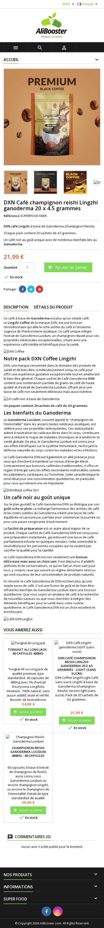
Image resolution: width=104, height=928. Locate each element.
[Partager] (22, 289)
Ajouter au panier (67, 267)
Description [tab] (16, 307)
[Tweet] (31, 289)
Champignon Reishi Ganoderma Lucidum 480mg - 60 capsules (28, 752)
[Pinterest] (39, 289)
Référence (12, 216)
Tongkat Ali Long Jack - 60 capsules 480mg (28, 651)
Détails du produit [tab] (53, 307)
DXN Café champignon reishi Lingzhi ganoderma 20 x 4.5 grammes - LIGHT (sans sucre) (76, 666)
